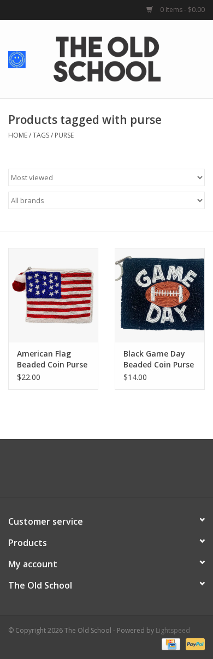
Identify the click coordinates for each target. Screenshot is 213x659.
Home (17, 135)
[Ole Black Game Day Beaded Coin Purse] (160, 295)
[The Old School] (123, 58)
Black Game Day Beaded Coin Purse (158, 359)
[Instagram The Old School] (126, 472)
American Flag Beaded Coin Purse (52, 359)
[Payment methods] (170, 644)
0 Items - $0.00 (181, 9)
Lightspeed (173, 630)
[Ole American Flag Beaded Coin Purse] (53, 295)
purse (64, 135)
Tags (41, 135)
